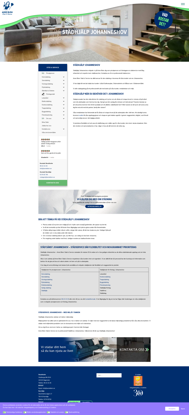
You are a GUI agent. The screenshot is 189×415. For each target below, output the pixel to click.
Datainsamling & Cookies (47, 407)
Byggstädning (104, 282)
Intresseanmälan (94, 206)
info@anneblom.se (46, 168)
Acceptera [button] (172, 408)
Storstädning (45, 277)
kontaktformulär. (90, 299)
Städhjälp (44, 290)
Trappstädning (104, 279)
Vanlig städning (46, 288)
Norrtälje (41, 391)
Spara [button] (183, 408)
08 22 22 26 (47, 383)
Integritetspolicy (29, 407)
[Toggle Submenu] (63, 77)
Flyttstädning (45, 282)
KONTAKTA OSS (52, 183)
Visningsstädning (46, 279)
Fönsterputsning (105, 285)
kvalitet (81, 115)
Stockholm (42, 374)
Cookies (143, 387)
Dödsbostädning (46, 285)
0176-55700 (47, 399)
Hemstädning (45, 274)
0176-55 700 (44, 174)
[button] (4, 412)
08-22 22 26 (43, 166)
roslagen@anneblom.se (47, 177)
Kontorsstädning (105, 277)
